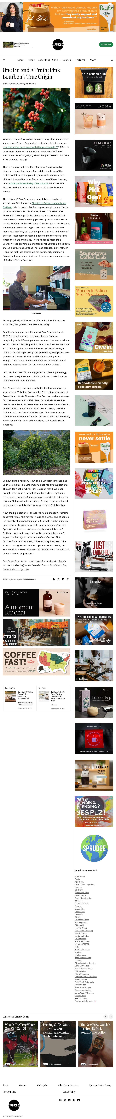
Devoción (79, 914)
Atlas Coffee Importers (84, 884)
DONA (77, 917)
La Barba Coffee (82, 936)
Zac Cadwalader (12, 561)
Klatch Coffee (81, 933)
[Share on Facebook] (54, 579)
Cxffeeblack (80, 911)
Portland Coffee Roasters (86, 977)
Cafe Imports (41, 183)
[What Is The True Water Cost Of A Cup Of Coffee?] (20, 1044)
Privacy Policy (9, 1091)
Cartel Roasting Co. (83, 898)
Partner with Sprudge (84, 1001)
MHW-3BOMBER (82, 944)
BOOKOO (79, 890)
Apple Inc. (79, 882)
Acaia (77, 879)
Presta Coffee (81, 979)
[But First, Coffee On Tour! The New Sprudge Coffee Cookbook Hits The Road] (53, 698)
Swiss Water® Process (84, 993)
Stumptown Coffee (83, 990)
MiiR (77, 947)
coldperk (78, 901)
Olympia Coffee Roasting (85, 963)
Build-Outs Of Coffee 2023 (25, 703)
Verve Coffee (80, 995)
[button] (4, 60)
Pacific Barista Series (84, 968)
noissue (78, 960)
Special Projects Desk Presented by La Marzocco (21, 44)
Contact (23, 1085)
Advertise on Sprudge (68, 1085)
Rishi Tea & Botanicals (84, 982)
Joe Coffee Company (84, 930)
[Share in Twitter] (58, 579)
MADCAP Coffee (82, 941)
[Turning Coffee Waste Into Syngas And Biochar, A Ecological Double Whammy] (57, 1044)
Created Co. (80, 909)
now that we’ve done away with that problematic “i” (30, 147)
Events (54, 705)
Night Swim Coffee (83, 958)
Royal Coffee (80, 985)
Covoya (78, 906)
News (5, 84)
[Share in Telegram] (63, 579)
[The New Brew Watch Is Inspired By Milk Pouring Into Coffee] (95, 1044)
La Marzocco (80, 939)
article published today (21, 183)
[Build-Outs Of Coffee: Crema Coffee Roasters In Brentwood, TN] (19, 698)
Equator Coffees (82, 920)
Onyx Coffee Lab (82, 966)
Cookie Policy (69, 1091)
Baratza (78, 887)
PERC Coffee (80, 971)
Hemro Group (81, 928)
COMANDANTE (81, 903)
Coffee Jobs (42, 1085)
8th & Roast (80, 876)
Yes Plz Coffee (81, 998)
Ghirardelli (79, 925)
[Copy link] (67, 579)
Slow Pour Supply (83, 987)
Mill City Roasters (82, 949)
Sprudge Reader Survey (100, 1085)
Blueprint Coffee (82, 893)
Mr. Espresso (80, 955)
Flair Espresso (81, 922)
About (5, 1085)
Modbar (78, 952)
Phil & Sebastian (82, 974)
